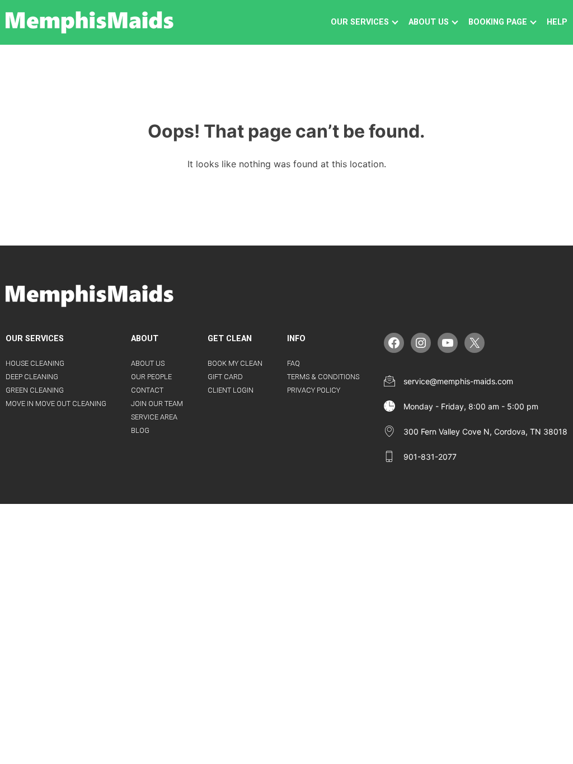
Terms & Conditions (323, 376)
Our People (151, 376)
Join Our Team (157, 403)
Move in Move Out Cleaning (56, 403)
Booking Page (497, 22)
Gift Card (225, 376)
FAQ (293, 363)
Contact (147, 390)
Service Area (154, 417)
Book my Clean (235, 363)
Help (557, 22)
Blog (140, 430)
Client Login (230, 390)
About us (428, 22)
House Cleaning (35, 363)
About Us (148, 363)
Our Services (360, 22)
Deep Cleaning (32, 376)
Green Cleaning (35, 390)
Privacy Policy (313, 390)
